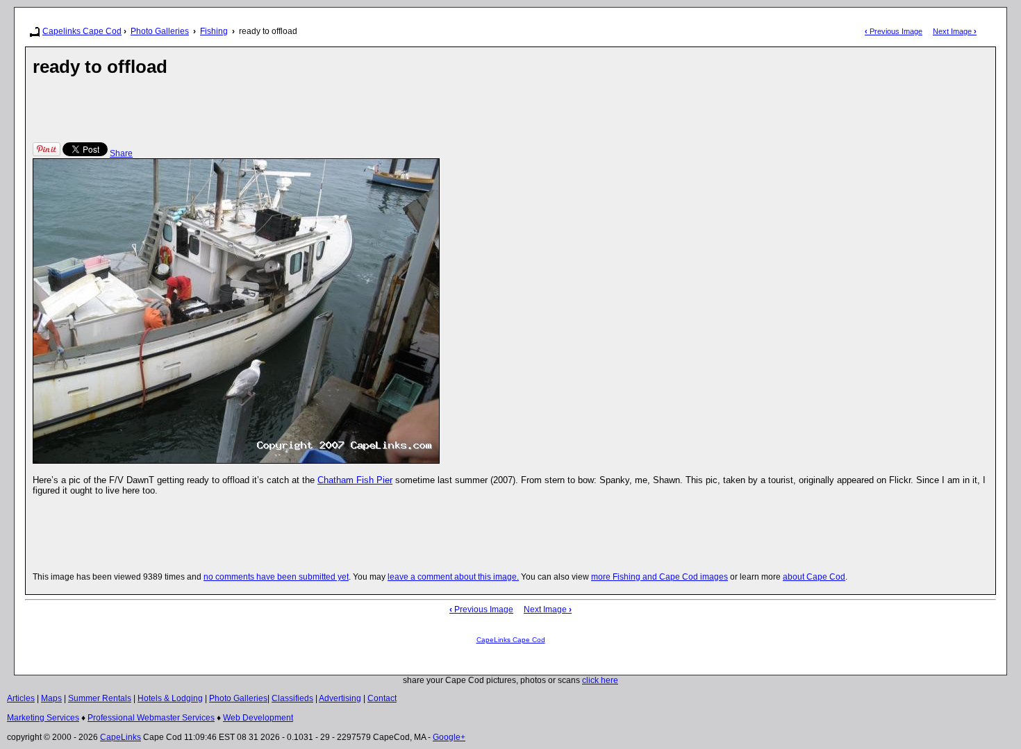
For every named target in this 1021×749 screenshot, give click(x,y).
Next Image (955, 31)
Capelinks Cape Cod (82, 31)
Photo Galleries (160, 31)
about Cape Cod (814, 577)
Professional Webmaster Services (151, 718)
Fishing (214, 31)
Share (121, 153)
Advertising (340, 698)
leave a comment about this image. (453, 577)
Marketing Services (43, 718)
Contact (382, 698)
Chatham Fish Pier (354, 480)
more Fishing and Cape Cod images (659, 577)
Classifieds (292, 698)
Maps (51, 698)
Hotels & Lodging (170, 698)
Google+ (449, 737)
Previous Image (893, 31)
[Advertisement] (285, 109)
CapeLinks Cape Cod (510, 639)
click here (600, 680)
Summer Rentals (99, 698)
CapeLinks (120, 737)
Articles (21, 698)
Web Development (258, 718)
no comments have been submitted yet (276, 577)
